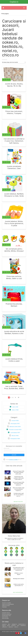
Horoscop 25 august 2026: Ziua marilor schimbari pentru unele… (18, 472)
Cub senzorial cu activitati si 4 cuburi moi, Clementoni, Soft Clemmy (14, 141)
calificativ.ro (4, 626)
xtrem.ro (16, 626)
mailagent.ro (14, 624)
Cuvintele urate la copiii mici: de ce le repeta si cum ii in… (19, 495)
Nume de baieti (5, 618)
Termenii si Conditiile (6, 602)
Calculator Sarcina (6, 612)
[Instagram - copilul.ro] (23, 633)
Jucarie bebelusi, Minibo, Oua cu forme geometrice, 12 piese (14, 223)
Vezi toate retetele (18, 592)
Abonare (14, 454)
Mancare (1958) (15, 435)
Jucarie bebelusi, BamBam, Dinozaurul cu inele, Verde (14, 195)
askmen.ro (11, 626)
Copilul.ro (14, 2)
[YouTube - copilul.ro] (19, 633)
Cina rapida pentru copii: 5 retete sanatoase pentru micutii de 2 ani (18, 569)
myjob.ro (4, 625)
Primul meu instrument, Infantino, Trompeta (14, 112)
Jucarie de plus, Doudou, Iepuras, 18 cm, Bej (14, 85)
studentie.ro (23, 625)
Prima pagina (5, 13)
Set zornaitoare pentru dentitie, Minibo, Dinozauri (14, 250)
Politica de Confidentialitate (8, 604)
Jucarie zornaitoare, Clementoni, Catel (14, 167)
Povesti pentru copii (6, 615)
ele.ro (9, 624)
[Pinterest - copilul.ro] (16, 633)
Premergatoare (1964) (15, 438)
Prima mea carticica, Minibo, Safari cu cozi (14, 277)
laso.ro (8, 625)
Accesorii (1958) (15, 420)
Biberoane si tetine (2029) (15, 426)
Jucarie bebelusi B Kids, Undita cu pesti (14, 360)
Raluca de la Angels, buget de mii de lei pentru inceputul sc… (18, 489)
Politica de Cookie (6, 605)
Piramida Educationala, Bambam (14, 305)
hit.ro (18, 625)
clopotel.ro (4, 624)
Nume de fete (5, 616)
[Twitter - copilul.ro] (21, 633)
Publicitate (4, 607)
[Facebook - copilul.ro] (25, 633)
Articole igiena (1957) (15, 423)
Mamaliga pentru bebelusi (18, 578)
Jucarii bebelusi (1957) (15, 432)
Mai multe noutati (18, 501)
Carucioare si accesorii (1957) (15, 429)
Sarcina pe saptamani (6, 614)
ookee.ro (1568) (15, 409)
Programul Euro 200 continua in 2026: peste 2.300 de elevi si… (19, 478)
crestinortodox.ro (22, 624)
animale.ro (13, 625)
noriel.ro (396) (15, 406)
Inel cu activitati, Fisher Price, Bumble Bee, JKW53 (14, 387)
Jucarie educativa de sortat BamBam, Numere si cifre (14, 332)
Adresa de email (6, 448)
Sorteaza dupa (4, 59)
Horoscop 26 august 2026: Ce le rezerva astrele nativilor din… (18, 484)
